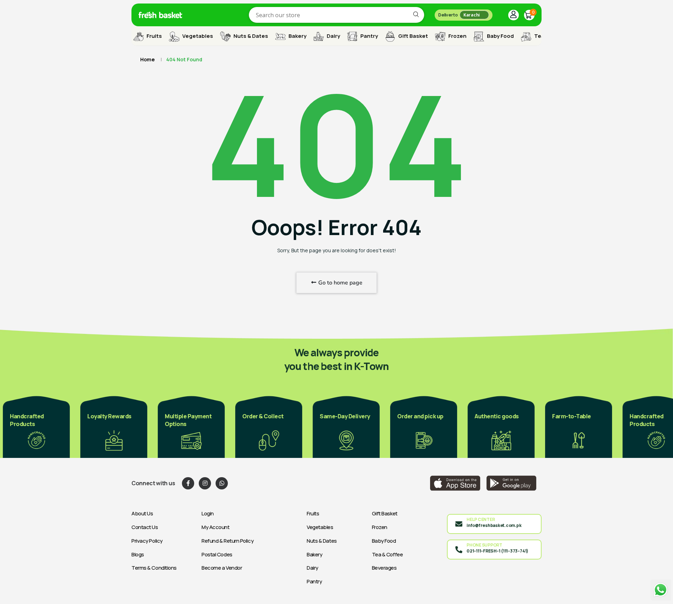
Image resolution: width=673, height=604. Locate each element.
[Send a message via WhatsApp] (660, 590)
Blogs (137, 554)
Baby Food (500, 36)
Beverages (384, 567)
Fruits (153, 36)
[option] (33, 426)
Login (208, 513)
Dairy (333, 36)
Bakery (296, 36)
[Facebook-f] (188, 483)
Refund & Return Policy (227, 540)
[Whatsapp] (222, 483)
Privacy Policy (147, 540)
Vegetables (197, 36)
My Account (216, 527)
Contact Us (144, 527)
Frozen (457, 36)
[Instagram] (205, 483)
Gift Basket (412, 36)
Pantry (368, 36)
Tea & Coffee (387, 554)
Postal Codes (217, 554)
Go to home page (339, 283)
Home (147, 59)
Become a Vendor (222, 567)
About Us (142, 513)
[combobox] (336, 15)
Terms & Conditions (154, 567)
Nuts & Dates (250, 36)
